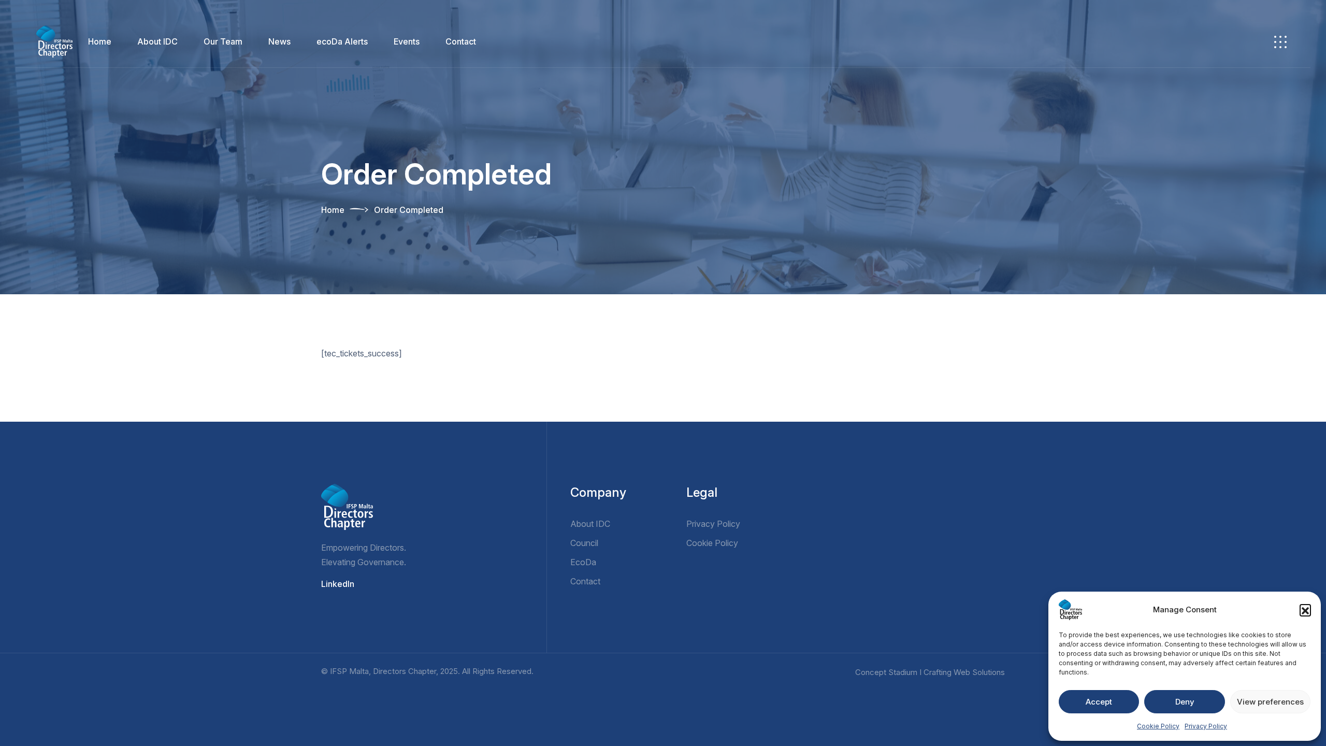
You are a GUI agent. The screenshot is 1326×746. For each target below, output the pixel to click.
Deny (1184, 702)
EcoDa (583, 562)
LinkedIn (337, 584)
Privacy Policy (1206, 726)
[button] (1305, 610)
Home (99, 41)
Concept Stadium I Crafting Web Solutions (930, 672)
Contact (460, 41)
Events (407, 41)
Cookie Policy (1158, 726)
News (279, 41)
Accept (1099, 702)
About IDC (157, 41)
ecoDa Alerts (342, 41)
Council (584, 543)
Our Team (223, 41)
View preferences (1270, 702)
